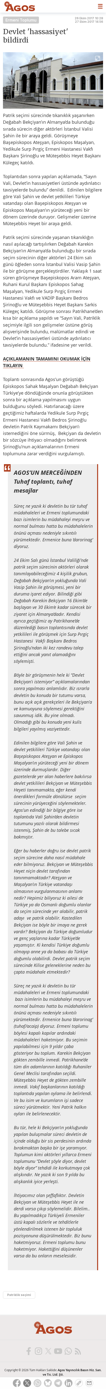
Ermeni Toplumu (20, 20)
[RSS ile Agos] (78, 1351)
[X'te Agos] (48, 1351)
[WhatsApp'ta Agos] (68, 1351)
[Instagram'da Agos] (38, 1351)
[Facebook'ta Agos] (28, 1351)
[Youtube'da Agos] (58, 1351)
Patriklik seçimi (19, 1295)
